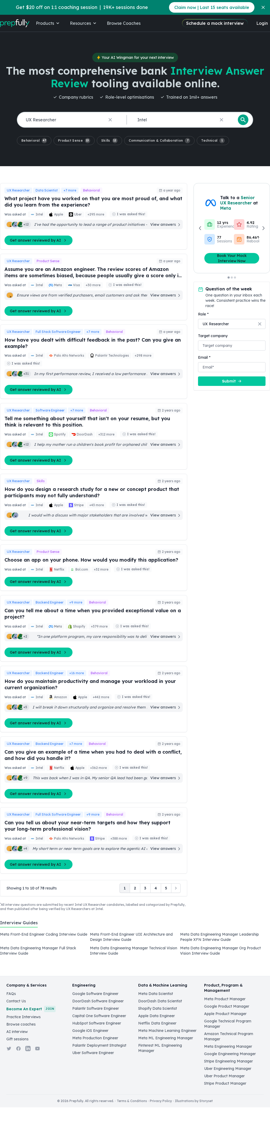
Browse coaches (21, 1024)
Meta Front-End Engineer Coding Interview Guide (43, 934)
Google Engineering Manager (230, 1053)
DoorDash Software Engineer (98, 1001)
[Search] (243, 119)
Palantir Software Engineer (95, 1008)
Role (203, 314)
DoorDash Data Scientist (160, 1001)
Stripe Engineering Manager (228, 1061)
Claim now (211, 7)
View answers (163, 224)
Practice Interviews (23, 1016)
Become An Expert (30, 1009)
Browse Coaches (124, 23)
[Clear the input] (110, 119)
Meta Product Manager (224, 999)
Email (204, 357)
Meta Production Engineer (95, 1038)
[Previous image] (200, 228)
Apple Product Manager (225, 1013)
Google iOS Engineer (90, 1030)
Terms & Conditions (132, 1101)
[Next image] (263, 228)
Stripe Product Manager (225, 1083)
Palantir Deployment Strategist (99, 1045)
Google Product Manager (226, 1006)
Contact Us (16, 1001)
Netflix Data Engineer (157, 1023)
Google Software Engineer (95, 993)
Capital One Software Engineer (99, 1015)
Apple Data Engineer (156, 1015)
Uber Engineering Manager (227, 1068)
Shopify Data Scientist (157, 1008)
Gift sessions (17, 1039)
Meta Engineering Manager (228, 1046)
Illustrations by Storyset (194, 1101)
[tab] (19, 926)
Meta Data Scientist (155, 993)
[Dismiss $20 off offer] (263, 7)
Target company (213, 335)
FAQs (11, 993)
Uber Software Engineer (93, 1052)
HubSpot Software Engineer (96, 1023)
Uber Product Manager (224, 1076)
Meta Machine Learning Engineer (167, 1030)
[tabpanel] (135, 945)
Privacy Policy (161, 1101)
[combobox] (71, 120)
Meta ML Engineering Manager (165, 1038)
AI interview (17, 1031)
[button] (34, 140)
